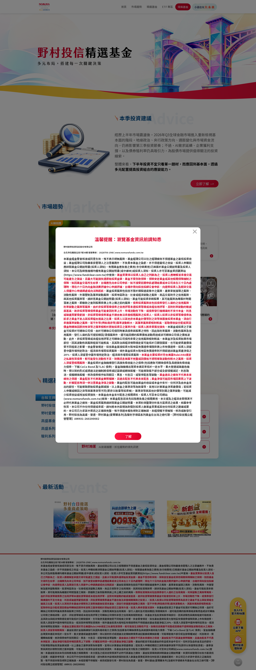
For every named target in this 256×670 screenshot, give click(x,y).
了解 (128, 436)
